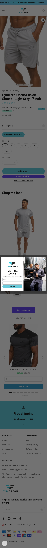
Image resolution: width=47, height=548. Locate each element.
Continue (12, 286)
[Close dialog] (44, 259)
